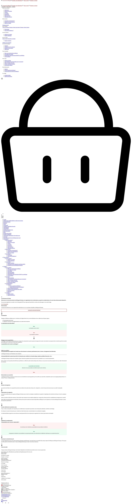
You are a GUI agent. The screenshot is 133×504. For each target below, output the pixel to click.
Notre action (7, 249)
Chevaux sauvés (5, 25)
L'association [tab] (4, 6)
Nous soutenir (6, 257)
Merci (4, 232)
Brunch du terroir (10, 290)
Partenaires (9, 245)
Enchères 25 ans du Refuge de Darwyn (15, 265)
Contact (9, 243)
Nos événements (8, 283)
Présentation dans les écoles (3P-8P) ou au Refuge (17, 274)
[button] (1, 215)
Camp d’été (9, 271)
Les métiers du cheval (11, 269)
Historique (9, 241)
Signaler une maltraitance (12, 251)
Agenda (8, 284)
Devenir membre (10, 263)
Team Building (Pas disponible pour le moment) (16, 279)
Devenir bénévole (10, 260)
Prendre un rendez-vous (8, 229)
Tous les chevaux (5, 27)
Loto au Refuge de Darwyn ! (12, 288)
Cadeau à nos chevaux (6, 42)
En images (7, 292)
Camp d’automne (10, 273)
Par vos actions (8, 258)
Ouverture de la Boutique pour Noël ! (14, 289)
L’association (5, 239)
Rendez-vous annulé (7, 233)
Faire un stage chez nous (12, 280)
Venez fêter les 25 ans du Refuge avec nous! (12, 237)
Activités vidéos (10, 293)
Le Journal (5, 236)
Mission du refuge (11, 242)
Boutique (5, 223)
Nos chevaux (7, 253)
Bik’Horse (9, 291)
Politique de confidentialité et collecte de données (13, 220)
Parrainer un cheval (11, 38)
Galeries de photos (11, 295)
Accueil (4, 219)
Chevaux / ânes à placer (24, 27)
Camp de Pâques (10, 272)
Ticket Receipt (6, 227)
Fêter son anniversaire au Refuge (13, 268)
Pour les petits (8, 267)
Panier (4, 224)
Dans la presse (10, 247)
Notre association (8, 240)
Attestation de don (11, 248)
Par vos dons (7, 261)
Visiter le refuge (10, 277)
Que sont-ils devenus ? (11, 256)
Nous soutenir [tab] (9, 6)
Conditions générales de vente (9, 226)
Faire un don (4, 38)
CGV (2, 499)
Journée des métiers (11, 282)
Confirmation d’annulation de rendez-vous (11, 235)
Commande (5, 225)
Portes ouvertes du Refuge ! (15, 285)
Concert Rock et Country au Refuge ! (17, 287)
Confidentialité (4, 500)
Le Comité (9, 244)
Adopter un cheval (11, 259)
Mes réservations (6, 231)
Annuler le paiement (7, 234)
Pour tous (7, 276)
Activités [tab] (13, 6)
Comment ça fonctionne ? (12, 250)
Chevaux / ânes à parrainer (14, 27)
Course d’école (10, 275)
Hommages (9, 255)
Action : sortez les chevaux (12, 281)
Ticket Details (6, 228)
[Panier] (2, 79)
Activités (5, 266)
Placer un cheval (10, 252)
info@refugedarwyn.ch (5, 494)
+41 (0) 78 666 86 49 (5, 496)
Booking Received (6, 221)
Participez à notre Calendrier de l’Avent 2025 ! (16, 264)
